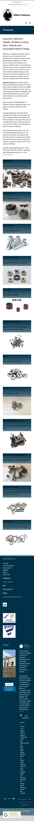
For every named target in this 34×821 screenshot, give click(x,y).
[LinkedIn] (5, 605)
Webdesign (19, 811)
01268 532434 (16, 2)
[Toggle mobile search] (26, 23)
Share (29, 799)
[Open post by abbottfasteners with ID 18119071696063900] (9, 663)
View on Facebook (22, 799)
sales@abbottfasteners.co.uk (17, 4)
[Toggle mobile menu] (30, 23)
